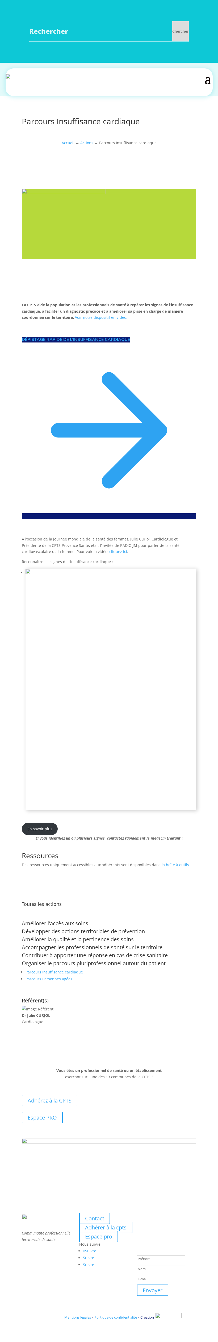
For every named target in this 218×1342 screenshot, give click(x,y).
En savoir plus (39, 828)
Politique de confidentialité (115, 1317)
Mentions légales (77, 1317)
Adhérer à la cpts (106, 1227)
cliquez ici (118, 551)
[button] (111, 689)
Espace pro (98, 1236)
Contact (94, 1218)
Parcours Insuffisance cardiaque (54, 972)
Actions (86, 142)
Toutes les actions (42, 904)
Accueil (68, 142)
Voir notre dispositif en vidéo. (101, 317)
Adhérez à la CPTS (50, 1100)
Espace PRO (42, 1117)
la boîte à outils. (176, 864)
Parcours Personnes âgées (49, 978)
